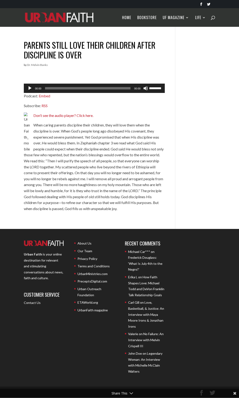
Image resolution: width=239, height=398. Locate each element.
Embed (44, 96)
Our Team (84, 251)
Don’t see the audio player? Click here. (63, 115)
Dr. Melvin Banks (37, 65)
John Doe (135, 353)
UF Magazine (173, 18)
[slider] (155, 88)
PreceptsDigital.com (92, 281)
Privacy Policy (87, 259)
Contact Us (32, 303)
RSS (45, 105)
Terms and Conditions (93, 266)
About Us (84, 243)
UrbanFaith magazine (92, 310)
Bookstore (147, 18)
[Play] (30, 88)
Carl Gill (133, 302)
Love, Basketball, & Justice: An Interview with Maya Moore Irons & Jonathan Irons (146, 314)
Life (198, 18)
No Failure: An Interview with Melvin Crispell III (146, 340)
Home (126, 18)
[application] (94, 88)
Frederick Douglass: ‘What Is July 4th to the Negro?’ (145, 263)
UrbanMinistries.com (92, 274)
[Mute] (145, 88)
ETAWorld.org (87, 302)
